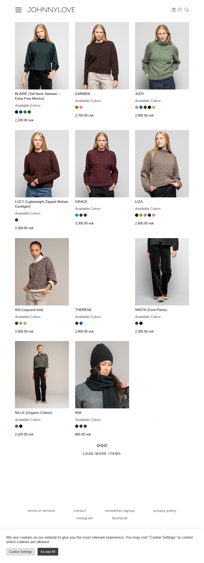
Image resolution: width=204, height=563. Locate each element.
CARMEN (82, 93)
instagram (84, 518)
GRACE (81, 202)
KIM (78, 413)
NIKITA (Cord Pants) (151, 309)
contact (80, 511)
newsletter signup (120, 511)
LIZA (139, 202)
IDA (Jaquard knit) (29, 309)
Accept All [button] (48, 552)
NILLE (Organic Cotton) (33, 413)
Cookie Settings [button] (20, 552)
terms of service (41, 511)
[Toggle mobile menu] (18, 10)
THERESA (83, 309)
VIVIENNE (143, 413)
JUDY (139, 93)
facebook (120, 518)
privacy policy (164, 511)
